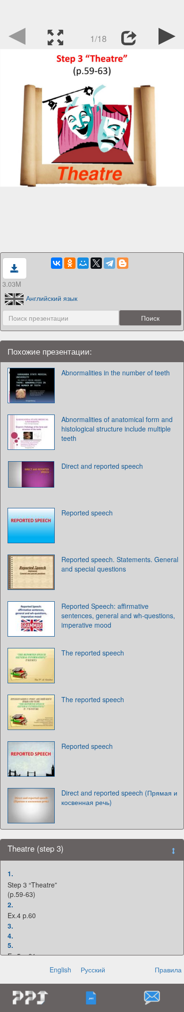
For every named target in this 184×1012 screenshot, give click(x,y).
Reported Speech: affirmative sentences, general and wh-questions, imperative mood (118, 615)
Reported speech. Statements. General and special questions (119, 564)
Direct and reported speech (102, 466)
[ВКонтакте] (56, 263)
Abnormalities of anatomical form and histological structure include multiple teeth (117, 429)
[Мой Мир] (83, 263)
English (60, 969)
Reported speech (87, 512)
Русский (93, 969)
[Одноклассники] (69, 263)
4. (10, 935)
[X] (96, 263)
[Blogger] (122, 263)
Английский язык (51, 298)
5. (10, 945)
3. (10, 925)
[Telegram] (109, 263)
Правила (168, 969)
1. (10, 873)
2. (10, 904)
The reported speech (92, 652)
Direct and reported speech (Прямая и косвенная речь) (119, 797)
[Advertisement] (92, 12)
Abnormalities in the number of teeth (115, 372)
